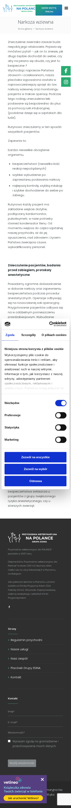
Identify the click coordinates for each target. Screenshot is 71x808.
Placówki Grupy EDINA (25, 668)
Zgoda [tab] (10, 335)
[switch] (60, 415)
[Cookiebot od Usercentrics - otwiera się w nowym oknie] (50, 324)
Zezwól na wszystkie (35, 457)
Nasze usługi (19, 649)
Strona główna (25, 28)
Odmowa (35, 481)
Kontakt (16, 677)
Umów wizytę (48, 8)
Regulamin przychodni (26, 640)
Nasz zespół (19, 659)
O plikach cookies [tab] (54, 335)
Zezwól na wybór (35, 469)
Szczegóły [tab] (28, 335)
